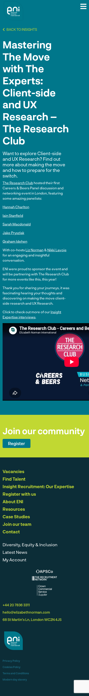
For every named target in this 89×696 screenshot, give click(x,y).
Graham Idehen (15, 241)
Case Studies (16, 516)
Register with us (19, 494)
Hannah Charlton (16, 207)
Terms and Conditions (16, 673)
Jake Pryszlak (13, 233)
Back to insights (21, 29)
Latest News (15, 552)
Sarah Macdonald (17, 224)
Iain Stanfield (13, 215)
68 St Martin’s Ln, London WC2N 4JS (32, 619)
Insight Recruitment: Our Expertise (38, 486)
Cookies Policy (12, 666)
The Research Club (18, 183)
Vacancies (13, 471)
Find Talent (14, 478)
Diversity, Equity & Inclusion (30, 544)
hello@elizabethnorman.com (26, 612)
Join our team (17, 524)
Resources (14, 509)
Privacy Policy (11, 660)
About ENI (13, 501)
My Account (14, 559)
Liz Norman (34, 250)
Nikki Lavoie (57, 250)
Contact (11, 531)
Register (16, 443)
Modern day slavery (15, 679)
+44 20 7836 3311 (16, 605)
